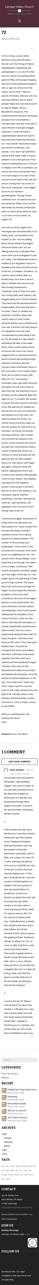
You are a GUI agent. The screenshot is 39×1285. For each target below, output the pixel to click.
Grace (7, 1170)
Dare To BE (32, 1166)
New (21, 1174)
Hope (12, 1170)
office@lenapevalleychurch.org (17, 1207)
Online (27, 1234)
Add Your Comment (19, 761)
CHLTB (12, 1166)
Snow (3, 1179)
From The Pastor (20, 734)
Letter (25, 1170)
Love (29, 1170)
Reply (32, 1037)
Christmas (25, 1166)
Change (18, 1166)
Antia (7, 1166)
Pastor (26, 1174)
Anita (3, 1166)
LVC (21, 1170)
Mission (17, 1174)
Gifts (3, 1170)
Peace (31, 1174)
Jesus (16, 1170)
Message (4, 1174)
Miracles (10, 1174)
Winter (8, 1179)
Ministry (5, 1077)
